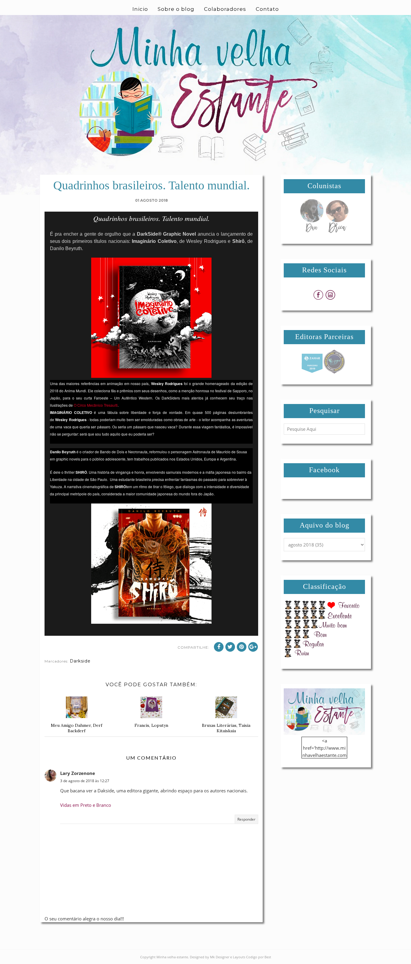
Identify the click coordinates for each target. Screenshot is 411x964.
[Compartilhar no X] (230, 647)
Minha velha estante (172, 957)
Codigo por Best (258, 957)
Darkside (80, 661)
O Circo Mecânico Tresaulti (96, 405)
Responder (246, 819)
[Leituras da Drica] (337, 231)
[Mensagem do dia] (312, 231)
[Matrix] (312, 372)
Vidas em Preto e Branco (85, 805)
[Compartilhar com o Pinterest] (241, 647)
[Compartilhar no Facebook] (219, 647)
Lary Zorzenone (77, 773)
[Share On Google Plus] (253, 647)
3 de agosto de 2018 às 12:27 (84, 780)
